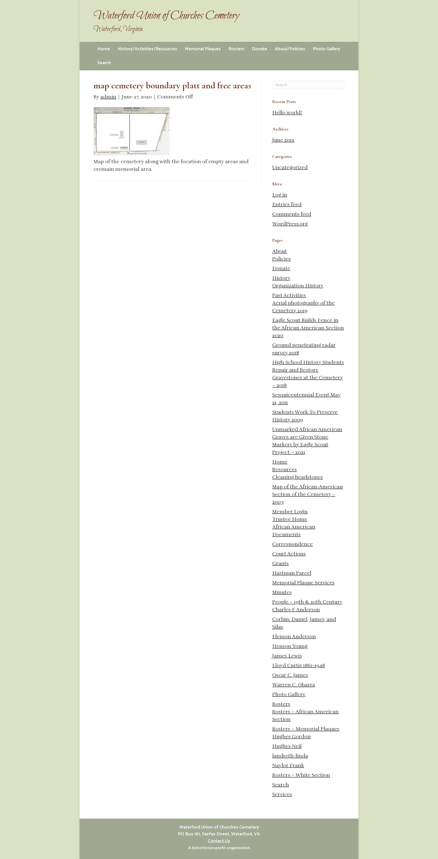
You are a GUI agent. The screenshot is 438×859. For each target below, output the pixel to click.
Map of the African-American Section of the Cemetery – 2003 (307, 494)
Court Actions (289, 554)
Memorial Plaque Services (303, 583)
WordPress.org (290, 224)
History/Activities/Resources (147, 49)
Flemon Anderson (294, 636)
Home (103, 49)
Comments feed (291, 214)
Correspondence (292, 544)
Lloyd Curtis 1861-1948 (298, 665)
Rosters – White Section (301, 775)
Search (104, 63)
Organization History (297, 286)
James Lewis (287, 656)
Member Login (290, 511)
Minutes (282, 592)
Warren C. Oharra (293, 685)
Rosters (236, 49)
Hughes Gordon (291, 736)
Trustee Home (289, 519)
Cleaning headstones (297, 477)
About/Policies (290, 49)
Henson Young (289, 646)
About (279, 251)
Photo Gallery (326, 49)
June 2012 (283, 140)
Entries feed (287, 204)
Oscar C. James (290, 675)
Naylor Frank (288, 765)
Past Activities (289, 295)
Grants (280, 563)
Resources (284, 469)
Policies (281, 259)
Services (282, 794)
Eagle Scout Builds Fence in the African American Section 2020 (308, 328)
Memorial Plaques (203, 49)
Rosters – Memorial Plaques (305, 729)
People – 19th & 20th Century (307, 602)
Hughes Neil (287, 746)
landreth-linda (290, 756)
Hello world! (287, 112)
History (281, 278)
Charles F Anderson (296, 609)
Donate (259, 49)
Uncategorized (290, 167)
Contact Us (219, 841)
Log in (279, 195)
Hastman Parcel (291, 573)
